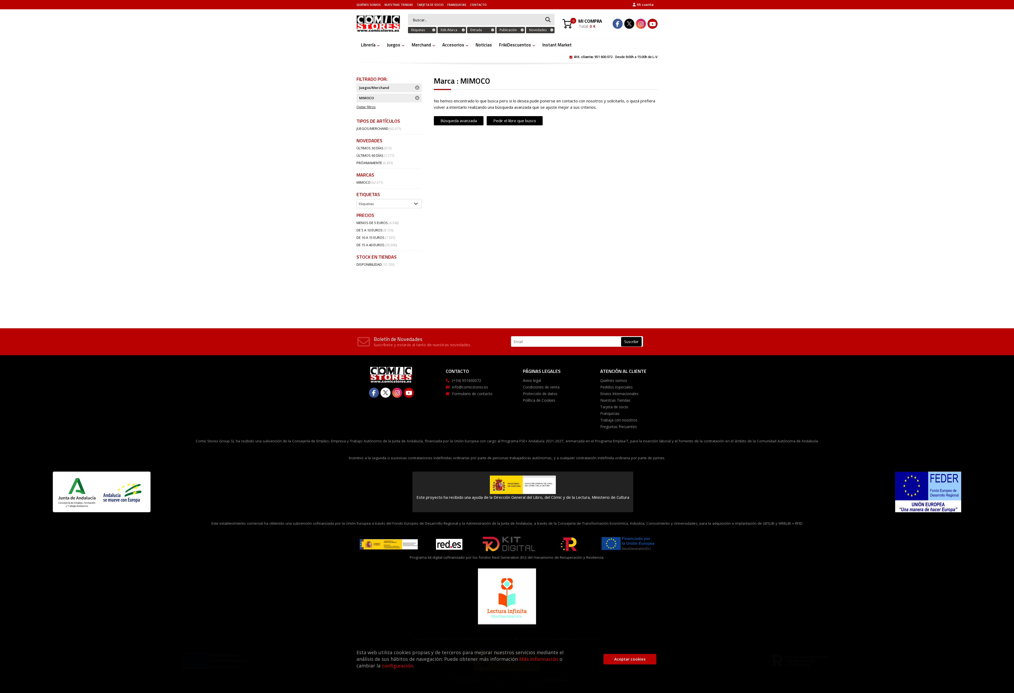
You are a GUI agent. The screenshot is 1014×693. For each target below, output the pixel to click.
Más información (538, 659)
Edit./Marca (449, 30)
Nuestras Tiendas (398, 5)
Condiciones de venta (541, 387)
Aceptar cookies (630, 659)
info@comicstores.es (470, 387)
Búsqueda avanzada (458, 120)
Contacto (478, 5)
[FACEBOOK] (618, 24)
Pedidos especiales (616, 387)
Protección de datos (540, 393)
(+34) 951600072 (466, 380)
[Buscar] (548, 20)
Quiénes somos (368, 5)
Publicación (508, 30)
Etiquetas (418, 30)
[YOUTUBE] (652, 24)
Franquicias (456, 5)
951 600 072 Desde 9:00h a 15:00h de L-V (616, 56)
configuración (397, 665)
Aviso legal (532, 380)
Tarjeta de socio (430, 5)
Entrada (476, 30)
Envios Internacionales (619, 393)
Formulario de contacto (472, 393)
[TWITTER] (629, 24)
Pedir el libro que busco (514, 120)
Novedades (538, 30)
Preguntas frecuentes (618, 426)
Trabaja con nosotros (618, 420)
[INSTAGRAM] (641, 24)
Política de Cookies (539, 400)
